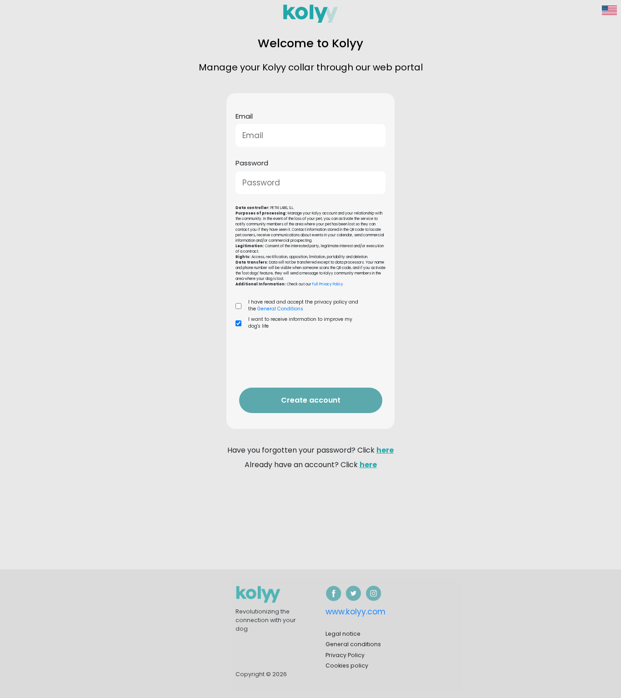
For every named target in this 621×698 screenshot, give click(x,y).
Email (244, 116)
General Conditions (279, 308)
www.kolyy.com (356, 611)
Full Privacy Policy (327, 284)
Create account (311, 400)
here (385, 450)
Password (251, 163)
